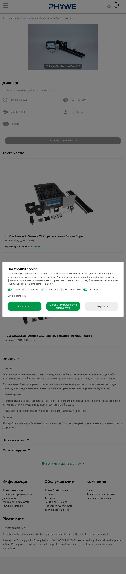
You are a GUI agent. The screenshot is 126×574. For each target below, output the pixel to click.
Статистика (33, 289)
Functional (93, 289)
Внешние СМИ (73, 289)
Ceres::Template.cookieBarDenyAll (63, 306)
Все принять (24, 306)
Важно (16, 289)
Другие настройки (17, 296)
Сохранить (102, 306)
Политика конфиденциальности (25, 284)
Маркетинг (52, 289)
